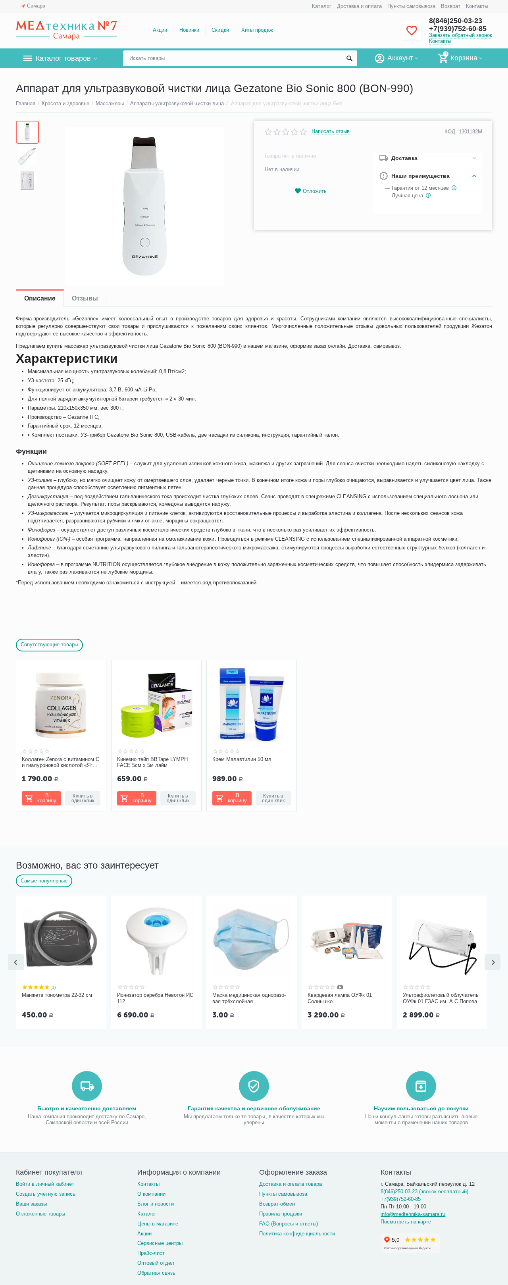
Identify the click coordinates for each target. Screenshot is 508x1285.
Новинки (189, 30)
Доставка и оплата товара (290, 1184)
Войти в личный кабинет (45, 1184)
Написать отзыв (331, 131)
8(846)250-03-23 (455, 21)
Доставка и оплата (359, 6)
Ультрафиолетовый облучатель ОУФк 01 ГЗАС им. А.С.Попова (441, 998)
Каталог (321, 6)
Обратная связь (156, 1273)
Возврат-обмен (277, 1204)
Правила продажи (280, 1214)
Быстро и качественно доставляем (86, 1108)
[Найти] (349, 58)
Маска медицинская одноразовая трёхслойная (249, 998)
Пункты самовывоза (411, 6)
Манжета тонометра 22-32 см (57, 995)
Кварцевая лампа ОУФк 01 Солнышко (340, 998)
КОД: (450, 132)
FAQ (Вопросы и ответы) (288, 1224)
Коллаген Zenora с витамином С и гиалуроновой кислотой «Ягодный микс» (61, 762)
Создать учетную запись (45, 1194)
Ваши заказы (31, 1204)
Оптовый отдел (155, 1263)
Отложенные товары (40, 1214)
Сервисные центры (160, 1243)
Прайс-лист (151, 1253)
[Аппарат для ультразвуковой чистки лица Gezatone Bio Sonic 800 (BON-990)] (144, 206)
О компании (151, 1194)
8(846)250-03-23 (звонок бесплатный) (424, 1191)
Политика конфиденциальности (297, 1234)
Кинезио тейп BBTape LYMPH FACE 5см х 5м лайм (152, 762)
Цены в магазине (157, 1224)
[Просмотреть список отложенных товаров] (411, 35)
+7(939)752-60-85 (458, 29)
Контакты (477, 6)
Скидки (220, 30)
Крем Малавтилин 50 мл (241, 759)
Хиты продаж (257, 30)
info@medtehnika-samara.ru (413, 1214)
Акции (160, 30)
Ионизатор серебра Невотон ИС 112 (155, 998)
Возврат (450, 6)
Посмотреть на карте (406, 1222)
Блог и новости (155, 1204)
